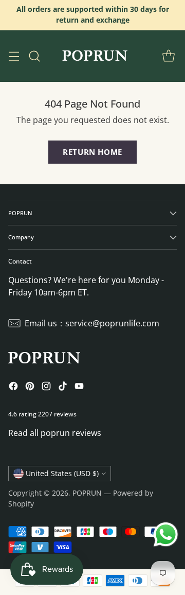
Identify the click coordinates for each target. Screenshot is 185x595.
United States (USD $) (62, 473)
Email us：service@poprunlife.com (92, 323)
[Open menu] (13, 55)
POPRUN (87, 493)
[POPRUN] (94, 56)
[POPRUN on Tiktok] (63, 387)
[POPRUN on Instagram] (46, 387)
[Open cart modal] (168, 55)
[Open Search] (34, 55)
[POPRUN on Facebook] (13, 387)
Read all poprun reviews (54, 433)
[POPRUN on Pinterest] (30, 387)
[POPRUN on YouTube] (79, 387)
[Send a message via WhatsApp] (166, 534)
